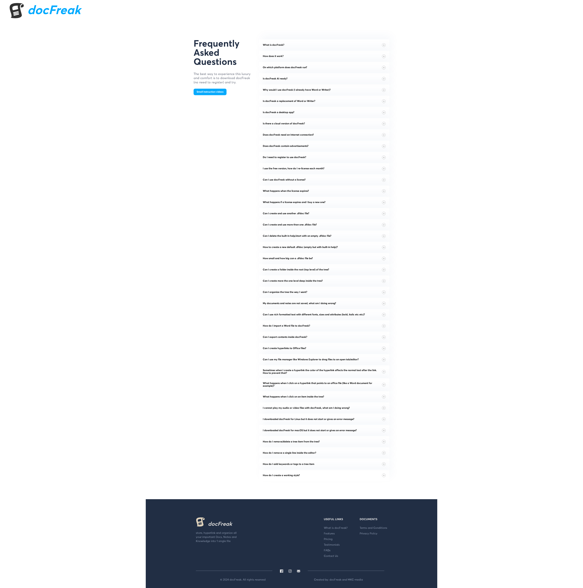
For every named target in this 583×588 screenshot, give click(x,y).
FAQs (327, 550)
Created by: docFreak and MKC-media (338, 579)
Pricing (328, 539)
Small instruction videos (210, 92)
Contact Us (331, 556)
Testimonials (332, 545)
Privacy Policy (368, 533)
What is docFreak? (336, 528)
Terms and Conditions (373, 528)
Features (329, 533)
